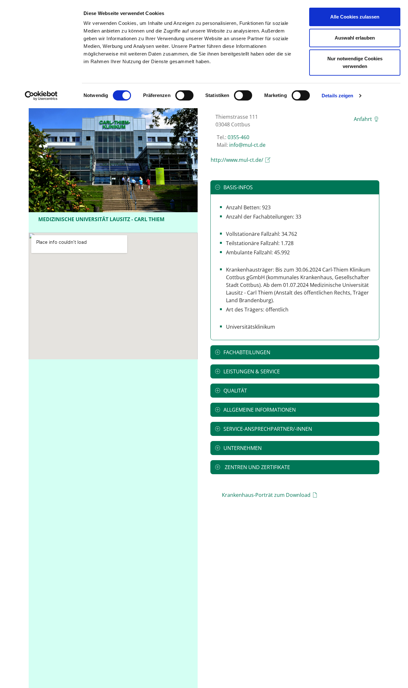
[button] (294, 187)
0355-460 (238, 137)
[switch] (184, 95)
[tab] (294, 187)
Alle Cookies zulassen (354, 16)
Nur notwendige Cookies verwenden (354, 62)
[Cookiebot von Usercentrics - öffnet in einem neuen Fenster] (41, 96)
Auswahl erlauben (355, 38)
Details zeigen (337, 95)
